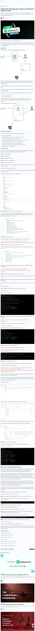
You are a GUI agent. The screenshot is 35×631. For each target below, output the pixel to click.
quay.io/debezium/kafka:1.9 (16, 138)
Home (2, 6)
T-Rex (3, 17)
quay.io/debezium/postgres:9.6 (17, 143)
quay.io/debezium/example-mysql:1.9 (22, 140)
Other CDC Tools (4, 539)
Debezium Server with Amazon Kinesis (8, 543)
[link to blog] (17, 563)
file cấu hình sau (14, 215)
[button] (34, 1)
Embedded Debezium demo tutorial (7, 535)
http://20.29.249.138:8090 (10, 380)
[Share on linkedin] (33, 549)
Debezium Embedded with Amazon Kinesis (8, 541)
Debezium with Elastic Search (6, 537)
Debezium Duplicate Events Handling (7, 545)
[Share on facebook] (30, 549)
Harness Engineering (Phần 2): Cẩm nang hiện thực (12, 604)
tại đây (14, 168)
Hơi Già (4, 609)
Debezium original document (6, 532)
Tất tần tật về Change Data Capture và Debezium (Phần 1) (11, 40)
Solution (5, 6)
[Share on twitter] (32, 549)
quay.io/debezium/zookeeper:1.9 (19, 137)
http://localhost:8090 (13, 375)
